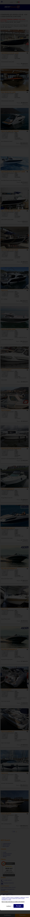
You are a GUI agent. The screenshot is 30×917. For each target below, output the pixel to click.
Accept (18, 906)
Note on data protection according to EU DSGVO (13, 901)
